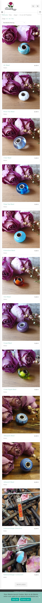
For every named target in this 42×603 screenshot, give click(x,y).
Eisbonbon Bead (9, 250)
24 (7, 19)
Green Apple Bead (9, 389)
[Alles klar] (39, 597)
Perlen (5, 68)
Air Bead (6, 65)
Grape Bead (7, 343)
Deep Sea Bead (8, 204)
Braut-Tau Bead (8, 111)
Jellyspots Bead (8, 436)
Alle (12, 19)
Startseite (5, 15)
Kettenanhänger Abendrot (12, 528)
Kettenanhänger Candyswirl (13, 575)
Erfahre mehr (25, 599)
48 (9, 19)
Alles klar (15, 599)
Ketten (5, 531)
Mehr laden (21, 584)
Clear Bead (7, 158)
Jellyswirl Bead (8, 482)
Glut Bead (7, 297)
